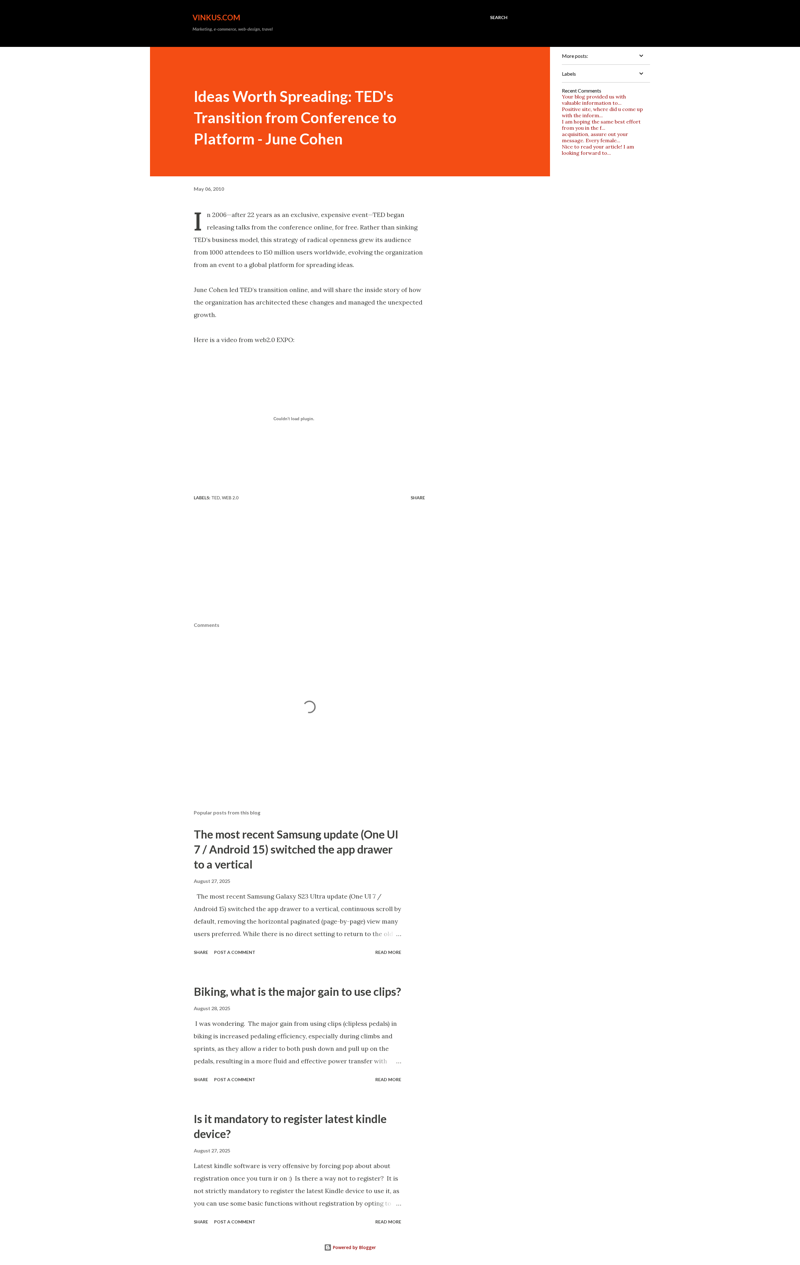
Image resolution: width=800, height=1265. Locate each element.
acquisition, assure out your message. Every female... (595, 137)
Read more (388, 952)
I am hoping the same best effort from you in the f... (601, 124)
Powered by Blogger (354, 1247)
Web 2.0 (230, 497)
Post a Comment (234, 952)
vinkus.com (216, 17)
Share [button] (418, 497)
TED (215, 497)
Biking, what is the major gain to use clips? (297, 991)
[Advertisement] (350, 575)
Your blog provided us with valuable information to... (594, 99)
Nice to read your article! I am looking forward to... (598, 150)
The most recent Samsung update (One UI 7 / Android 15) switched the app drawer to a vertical (296, 849)
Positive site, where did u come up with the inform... (602, 112)
